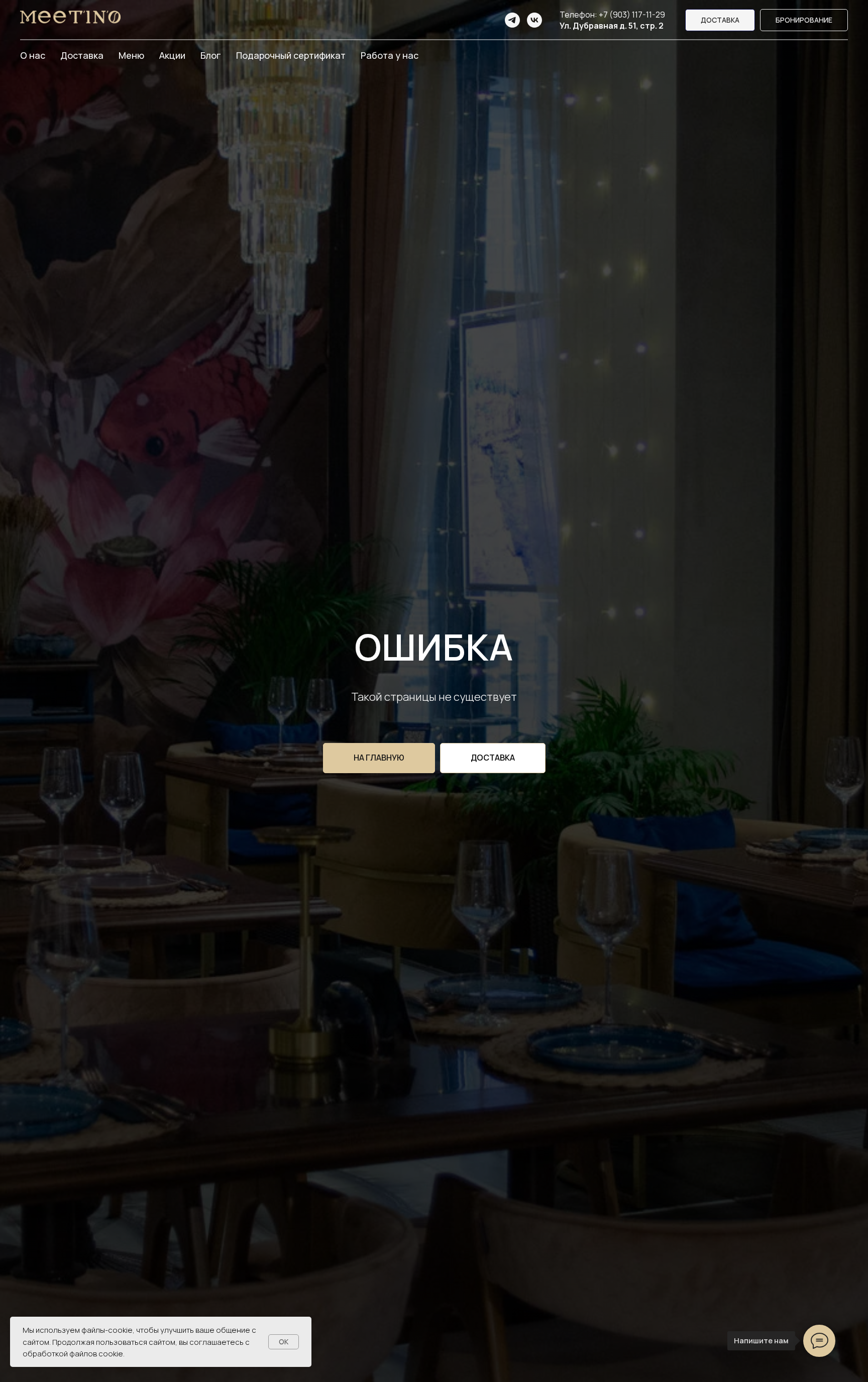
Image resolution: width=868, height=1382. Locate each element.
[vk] (534, 20)
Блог (210, 55)
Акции (172, 55)
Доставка (81, 55)
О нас (32, 55)
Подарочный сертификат (291, 55)
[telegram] (512, 20)
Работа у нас (389, 55)
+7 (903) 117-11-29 (632, 14)
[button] (804, 20)
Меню (131, 55)
